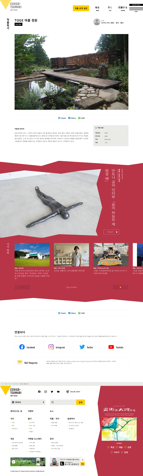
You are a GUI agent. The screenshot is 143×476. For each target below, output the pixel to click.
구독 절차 (32, 443)
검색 (80, 402)
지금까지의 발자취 (17, 443)
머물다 (31, 432)
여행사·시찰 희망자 (57, 446)
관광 (129, 447)
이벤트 (30, 411)
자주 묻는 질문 (55, 449)
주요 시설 (32, 426)
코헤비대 (71, 429)
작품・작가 (8, 24)
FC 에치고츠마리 (74, 426)
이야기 (116, 452)
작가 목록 (54, 426)
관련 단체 (15, 449)
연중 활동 (15, 446)
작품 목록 (15, 383)
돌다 (30, 418)
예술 (121, 447)
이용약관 (32, 449)
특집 (112, 447)
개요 (12, 438)
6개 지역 (32, 422)
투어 (13, 426)
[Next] (120, 287)
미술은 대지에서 (71, 287)
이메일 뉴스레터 (35, 438)
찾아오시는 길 (16, 411)
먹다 (30, 429)
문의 (52, 438)
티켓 (13, 422)
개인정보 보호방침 (34, 452)
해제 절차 (32, 446)
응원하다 (71, 418)
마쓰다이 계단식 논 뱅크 (76, 422)
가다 (12, 418)
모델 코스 (15, 429)
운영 (126, 452)
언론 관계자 (54, 443)
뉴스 (52, 411)
